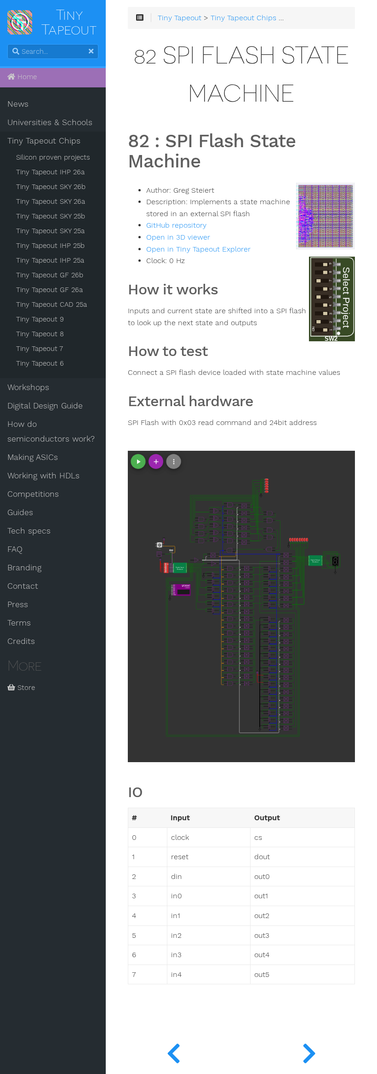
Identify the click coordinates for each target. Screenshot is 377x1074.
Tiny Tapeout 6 (40, 363)
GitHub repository (176, 225)
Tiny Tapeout (179, 18)
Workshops (28, 387)
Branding (24, 567)
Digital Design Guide (45, 405)
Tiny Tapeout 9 (40, 319)
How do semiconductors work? (51, 431)
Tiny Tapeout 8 (40, 334)
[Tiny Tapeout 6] (309, 1051)
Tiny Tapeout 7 (39, 349)
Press (17, 604)
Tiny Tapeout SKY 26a (50, 201)
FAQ (15, 549)
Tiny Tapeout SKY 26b (51, 187)
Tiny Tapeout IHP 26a (50, 172)
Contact (22, 586)
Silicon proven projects (53, 157)
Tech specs (29, 530)
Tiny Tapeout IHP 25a (50, 260)
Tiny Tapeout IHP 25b (50, 245)
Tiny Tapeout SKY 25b (50, 216)
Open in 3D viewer (178, 237)
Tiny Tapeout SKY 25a (50, 231)
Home (26, 77)
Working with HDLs (43, 475)
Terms (19, 622)
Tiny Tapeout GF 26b (49, 275)
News (18, 104)
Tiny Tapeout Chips (43, 140)
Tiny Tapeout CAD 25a (51, 304)
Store (25, 687)
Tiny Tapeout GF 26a (49, 290)
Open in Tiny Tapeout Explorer (198, 249)
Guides (20, 512)
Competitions (33, 494)
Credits (21, 641)
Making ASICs (32, 457)
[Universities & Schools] (173, 1051)
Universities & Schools (49, 122)
